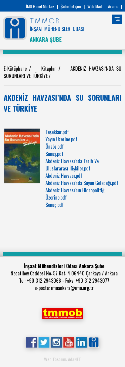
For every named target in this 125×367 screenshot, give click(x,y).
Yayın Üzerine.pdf (61, 139)
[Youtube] (68, 341)
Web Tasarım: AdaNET (62, 359)
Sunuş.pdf (54, 153)
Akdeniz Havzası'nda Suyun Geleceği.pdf (82, 183)
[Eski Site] (93, 341)
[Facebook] (31, 341)
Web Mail (94, 6)
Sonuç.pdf (55, 204)
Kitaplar (50, 68)
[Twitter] (43, 341)
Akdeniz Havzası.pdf (64, 175)
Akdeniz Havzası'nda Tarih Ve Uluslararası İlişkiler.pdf (72, 164)
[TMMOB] (62, 312)
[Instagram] (56, 341)
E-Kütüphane (16, 68)
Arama (113, 6)
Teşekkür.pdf (57, 132)
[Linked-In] (81, 341)
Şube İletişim (71, 6)
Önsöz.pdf (55, 146)
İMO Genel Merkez (40, 6)
